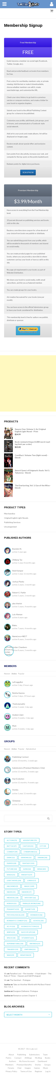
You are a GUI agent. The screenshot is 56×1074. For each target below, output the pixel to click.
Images (28, 1068)
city (43, 846)
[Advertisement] (28, 383)
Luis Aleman (17, 614)
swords (34, 944)
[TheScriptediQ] (8, 706)
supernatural (15, 944)
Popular (21, 674)
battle (11, 846)
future (12, 869)
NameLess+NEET (19, 636)
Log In (48, 1071)
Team (45, 1054)
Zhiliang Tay (17, 560)
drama (42, 857)
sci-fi (11, 926)
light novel (14, 880)
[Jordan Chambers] (9, 650)
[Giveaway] (8, 803)
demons (26, 857)
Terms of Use (26, 1071)
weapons (25, 955)
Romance (36, 915)
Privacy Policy (11, 1071)
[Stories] (8, 792)
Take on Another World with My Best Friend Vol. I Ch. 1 (27, 985)
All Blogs (28, 1058)
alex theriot (17, 603)
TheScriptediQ (18, 704)
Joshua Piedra (18, 581)
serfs (11, 932)
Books (47, 1058)
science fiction (30, 926)
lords (31, 880)
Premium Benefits (24, 1064)
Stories (15, 790)
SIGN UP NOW (28, 172)
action (12, 840)
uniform (29, 949)
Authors (12, 1061)
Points (8, 1058)
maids (11, 892)
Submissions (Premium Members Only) (28, 768)
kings (11, 875)
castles (28, 846)
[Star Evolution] (8, 781)
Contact (17, 1058)
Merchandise (9, 513)
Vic (5, 973)
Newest (7, 674)
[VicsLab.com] (28, 4)
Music (45, 1068)
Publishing (21, 1054)
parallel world (31, 903)
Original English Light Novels (16, 518)
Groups (9, 741)
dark (11, 857)
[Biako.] (8, 627)
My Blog (38, 1058)
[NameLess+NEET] (8, 638)
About (11, 1054)
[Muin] (8, 727)
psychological (15, 915)
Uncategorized (10, 527)
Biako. (14, 625)
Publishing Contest (20, 757)
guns (27, 869)
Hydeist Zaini (17, 715)
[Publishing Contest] (8, 759)
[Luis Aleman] (8, 616)
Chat (19, 1068)
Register (38, 1071)
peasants (13, 909)
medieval (12, 898)
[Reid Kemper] (8, 572)
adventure (30, 840)
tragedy (12, 949)
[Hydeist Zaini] (8, 717)
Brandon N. (17, 549)
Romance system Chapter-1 (25, 995)
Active (14, 674)
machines (12, 886)
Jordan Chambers (19, 647)
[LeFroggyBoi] (8, 684)
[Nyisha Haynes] (8, 695)
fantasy (28, 863)
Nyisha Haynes (18, 693)
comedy (12, 852)
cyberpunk (30, 852)
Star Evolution (18, 779)
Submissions (34, 1054)
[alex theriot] (8, 605)
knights (26, 875)
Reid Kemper (17, 571)
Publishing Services (12, 522)
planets (30, 909)
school (38, 921)
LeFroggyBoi (17, 682)
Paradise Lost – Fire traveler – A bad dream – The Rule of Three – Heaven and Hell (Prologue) (27, 974)
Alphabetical (31, 749)
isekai (41, 869)
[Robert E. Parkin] (8, 594)
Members (10, 666)
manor (26, 892)
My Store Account (27, 1061)
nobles (11, 903)
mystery (30, 898)
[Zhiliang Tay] (8, 561)
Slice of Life (28, 932)
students (28, 938)
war (10, 955)
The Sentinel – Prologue (20, 980)
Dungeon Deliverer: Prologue (25, 991)
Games (37, 1068)
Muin (14, 726)
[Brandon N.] (8, 550)
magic (29, 886)
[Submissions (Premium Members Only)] (8, 770)
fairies (11, 863)
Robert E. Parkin (19, 592)
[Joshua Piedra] (8, 583)
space (11, 938)
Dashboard (42, 1061)
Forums (11, 1068)
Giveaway (16, 800)
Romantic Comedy (17, 921)
